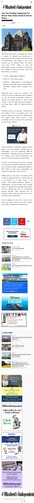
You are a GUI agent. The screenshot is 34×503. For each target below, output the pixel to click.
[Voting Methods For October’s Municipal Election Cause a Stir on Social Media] (6, 258)
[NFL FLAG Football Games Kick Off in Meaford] (6, 338)
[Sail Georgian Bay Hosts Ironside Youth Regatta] (6, 355)
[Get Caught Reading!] (6, 249)
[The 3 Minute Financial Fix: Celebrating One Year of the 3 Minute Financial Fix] (6, 364)
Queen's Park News (7, 20)
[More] (28, 221)
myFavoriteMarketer (22, 499)
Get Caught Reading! (18, 248)
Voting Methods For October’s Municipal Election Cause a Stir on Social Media (22, 258)
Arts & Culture (15, 344)
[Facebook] (21, 501)
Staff (4, 25)
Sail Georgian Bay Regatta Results (22, 265)
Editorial (14, 255)
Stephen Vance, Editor (16, 261)
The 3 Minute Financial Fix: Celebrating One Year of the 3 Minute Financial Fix (20, 364)
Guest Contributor (15, 367)
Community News (16, 246)
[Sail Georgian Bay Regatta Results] (6, 267)
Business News (15, 361)
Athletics (14, 335)
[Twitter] (24, 501)
